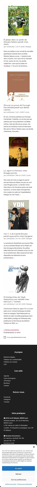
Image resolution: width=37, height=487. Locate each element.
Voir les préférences (18, 480)
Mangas (28, 46)
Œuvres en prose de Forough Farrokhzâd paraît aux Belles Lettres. (17, 107)
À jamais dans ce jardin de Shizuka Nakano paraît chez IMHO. (16, 42)
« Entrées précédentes (11, 330)
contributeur (10, 46)
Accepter (18, 468)
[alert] (16, 337)
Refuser (18, 474)
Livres (27, 112)
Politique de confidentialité (24, 484)
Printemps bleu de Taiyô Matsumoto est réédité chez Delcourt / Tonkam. (16, 299)
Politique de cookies (10, 484)
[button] (34, 447)
